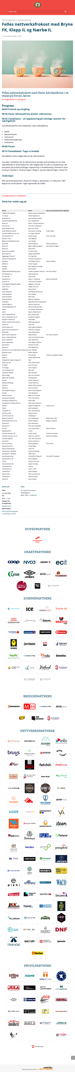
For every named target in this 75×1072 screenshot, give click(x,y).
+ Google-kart (33, 495)
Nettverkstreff (6, 506)
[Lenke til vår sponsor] (38, 539)
